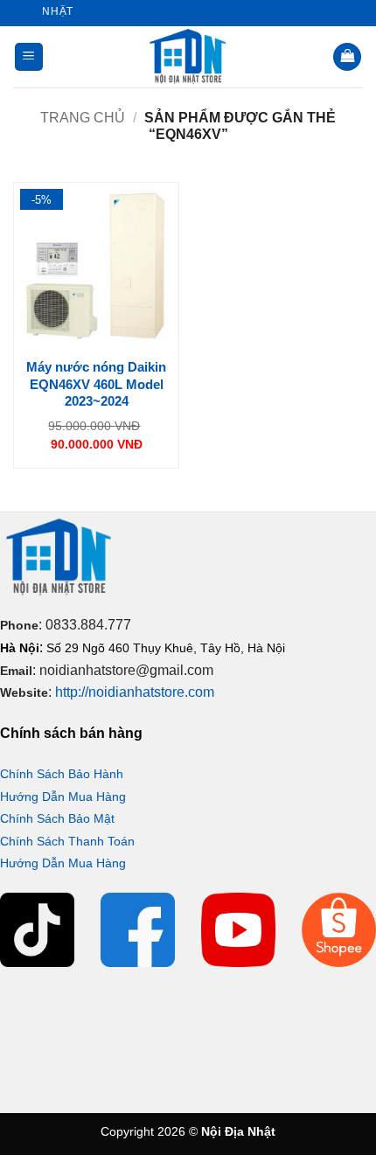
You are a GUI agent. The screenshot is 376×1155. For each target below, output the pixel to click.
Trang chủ (82, 117)
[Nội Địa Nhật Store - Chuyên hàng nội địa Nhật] (188, 56)
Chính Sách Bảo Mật (57, 818)
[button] (29, 57)
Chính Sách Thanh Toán (67, 841)
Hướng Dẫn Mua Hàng (63, 797)
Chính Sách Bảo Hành (61, 774)
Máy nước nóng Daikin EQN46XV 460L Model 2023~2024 (96, 383)
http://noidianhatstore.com (134, 692)
